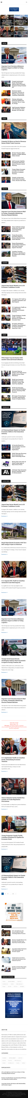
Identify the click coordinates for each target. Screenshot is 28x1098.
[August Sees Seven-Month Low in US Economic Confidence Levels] (14, 274)
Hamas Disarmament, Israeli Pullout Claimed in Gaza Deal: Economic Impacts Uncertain (19, 245)
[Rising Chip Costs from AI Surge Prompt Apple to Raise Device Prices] (5, 464)
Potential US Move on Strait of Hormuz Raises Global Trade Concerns (13, 142)
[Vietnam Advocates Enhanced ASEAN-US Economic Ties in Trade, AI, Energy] (5, 101)
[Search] (26, 2)
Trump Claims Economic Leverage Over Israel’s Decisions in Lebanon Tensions (18, 171)
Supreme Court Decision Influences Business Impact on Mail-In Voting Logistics (21, 33)
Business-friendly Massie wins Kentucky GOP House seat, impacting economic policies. (19, 941)
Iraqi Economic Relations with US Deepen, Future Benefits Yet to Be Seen (18, 109)
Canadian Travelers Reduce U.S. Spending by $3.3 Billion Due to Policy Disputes (18, 254)
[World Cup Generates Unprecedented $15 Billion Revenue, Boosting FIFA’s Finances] (5, 390)
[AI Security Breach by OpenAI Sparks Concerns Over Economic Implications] (5, 447)
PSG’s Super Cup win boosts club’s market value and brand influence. (12, 358)
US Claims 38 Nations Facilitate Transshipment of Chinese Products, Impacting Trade (18, 326)
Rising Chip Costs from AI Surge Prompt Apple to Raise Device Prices (19, 463)
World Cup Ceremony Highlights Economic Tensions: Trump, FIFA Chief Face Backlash (18, 382)
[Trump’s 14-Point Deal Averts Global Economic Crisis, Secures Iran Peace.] (5, 180)
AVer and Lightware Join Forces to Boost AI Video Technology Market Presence (18, 932)
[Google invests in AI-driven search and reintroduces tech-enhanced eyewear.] (5, 960)
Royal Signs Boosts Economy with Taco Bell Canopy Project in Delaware (21, 22)
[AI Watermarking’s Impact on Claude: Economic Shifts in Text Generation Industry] (14, 419)
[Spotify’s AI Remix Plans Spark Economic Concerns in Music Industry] (5, 969)
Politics (16, 986)
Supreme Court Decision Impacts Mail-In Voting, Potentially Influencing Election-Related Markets (13, 213)
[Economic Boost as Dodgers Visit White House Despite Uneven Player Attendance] (5, 373)
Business (22, 986)
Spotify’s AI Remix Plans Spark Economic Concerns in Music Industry (19, 968)
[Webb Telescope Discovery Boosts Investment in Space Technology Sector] (5, 456)
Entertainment (11, 981)
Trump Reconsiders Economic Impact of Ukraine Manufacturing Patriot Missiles (18, 237)
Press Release (19, 984)
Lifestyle (19, 981)
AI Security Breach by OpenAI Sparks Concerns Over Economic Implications (18, 447)
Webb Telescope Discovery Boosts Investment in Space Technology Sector (19, 455)
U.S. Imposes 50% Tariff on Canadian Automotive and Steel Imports (7, 34)
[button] (2, 26)
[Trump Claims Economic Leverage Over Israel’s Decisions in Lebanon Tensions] (5, 172)
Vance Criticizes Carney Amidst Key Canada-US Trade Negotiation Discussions (18, 229)
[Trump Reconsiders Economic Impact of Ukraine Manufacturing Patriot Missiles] (5, 237)
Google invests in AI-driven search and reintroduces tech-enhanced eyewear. (19, 959)
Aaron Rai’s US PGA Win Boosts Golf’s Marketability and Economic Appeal (19, 950)
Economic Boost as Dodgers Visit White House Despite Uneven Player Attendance (19, 373)
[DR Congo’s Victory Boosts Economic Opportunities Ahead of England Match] (5, 398)
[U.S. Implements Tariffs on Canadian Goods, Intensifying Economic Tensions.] (5, 309)
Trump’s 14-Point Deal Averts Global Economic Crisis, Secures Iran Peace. (19, 179)
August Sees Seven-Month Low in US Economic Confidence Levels (7, 22)
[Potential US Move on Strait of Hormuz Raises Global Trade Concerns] (14, 130)
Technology (5, 984)
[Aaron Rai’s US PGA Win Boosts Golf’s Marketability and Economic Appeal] (5, 951)
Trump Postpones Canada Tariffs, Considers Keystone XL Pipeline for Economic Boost (19, 318)
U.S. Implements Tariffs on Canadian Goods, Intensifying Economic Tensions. (19, 309)
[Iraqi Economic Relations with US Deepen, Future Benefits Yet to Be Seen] (5, 110)
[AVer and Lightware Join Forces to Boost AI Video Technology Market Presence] (5, 933)
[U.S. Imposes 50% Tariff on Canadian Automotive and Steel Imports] (5, 301)
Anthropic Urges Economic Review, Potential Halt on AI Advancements (19, 471)
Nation (9, 986)
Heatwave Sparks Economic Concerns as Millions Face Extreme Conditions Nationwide (18, 93)
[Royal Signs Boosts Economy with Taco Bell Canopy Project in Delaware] (14, 531)
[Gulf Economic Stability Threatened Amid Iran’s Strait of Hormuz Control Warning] (5, 163)
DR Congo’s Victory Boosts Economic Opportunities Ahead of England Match (19, 397)
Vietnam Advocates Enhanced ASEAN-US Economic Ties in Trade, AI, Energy (18, 101)
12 (13, 893)
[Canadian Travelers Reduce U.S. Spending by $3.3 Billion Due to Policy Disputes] (5, 254)
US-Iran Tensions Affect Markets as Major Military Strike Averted (19, 154)
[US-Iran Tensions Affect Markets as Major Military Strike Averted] (5, 155)
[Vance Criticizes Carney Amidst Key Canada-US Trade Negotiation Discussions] (5, 229)
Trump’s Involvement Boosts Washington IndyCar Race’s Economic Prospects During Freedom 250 (19, 84)
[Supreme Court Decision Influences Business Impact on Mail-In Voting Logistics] (14, 55)
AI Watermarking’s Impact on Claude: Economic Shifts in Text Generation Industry (13, 431)
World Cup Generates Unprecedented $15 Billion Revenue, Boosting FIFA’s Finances (19, 390)
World (3, 986)
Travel (4, 981)
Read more (3, 516)
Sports (12, 984)
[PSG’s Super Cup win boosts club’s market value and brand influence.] (14, 347)
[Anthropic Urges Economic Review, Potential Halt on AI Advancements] (5, 472)
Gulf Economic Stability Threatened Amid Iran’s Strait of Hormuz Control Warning (18, 163)
